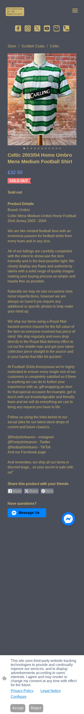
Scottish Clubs (33, 46)
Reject (36, 708)
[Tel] (66, 28)
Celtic (54, 46)
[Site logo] (14, 11)
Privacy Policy (22, 691)
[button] (27, 512)
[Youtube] (47, 28)
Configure (18, 697)
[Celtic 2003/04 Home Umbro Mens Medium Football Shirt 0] (42, 99)
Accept (17, 708)
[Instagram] (28, 28)
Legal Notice (51, 691)
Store (12, 46)
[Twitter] (37, 28)
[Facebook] (18, 28)
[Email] (57, 28)
